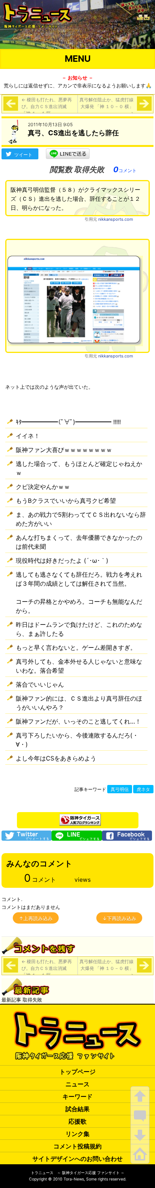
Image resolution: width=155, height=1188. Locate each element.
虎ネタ (143, 789)
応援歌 (77, 1121)
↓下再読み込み (119, 918)
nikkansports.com (115, 219)
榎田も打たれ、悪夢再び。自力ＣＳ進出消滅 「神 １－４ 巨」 (46, 106)
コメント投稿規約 (77, 1146)
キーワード (77, 1096)
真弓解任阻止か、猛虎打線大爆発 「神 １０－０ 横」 (106, 106)
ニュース (77, 1084)
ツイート (23, 154)
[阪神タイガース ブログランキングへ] (80, 818)
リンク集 (77, 1134)
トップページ (77, 1071)
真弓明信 (120, 789)
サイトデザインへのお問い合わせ (77, 1158)
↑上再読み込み (36, 918)
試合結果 (77, 1109)
